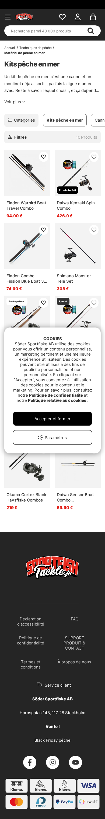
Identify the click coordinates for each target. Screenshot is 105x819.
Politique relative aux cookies (57, 400)
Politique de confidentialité (56, 395)
